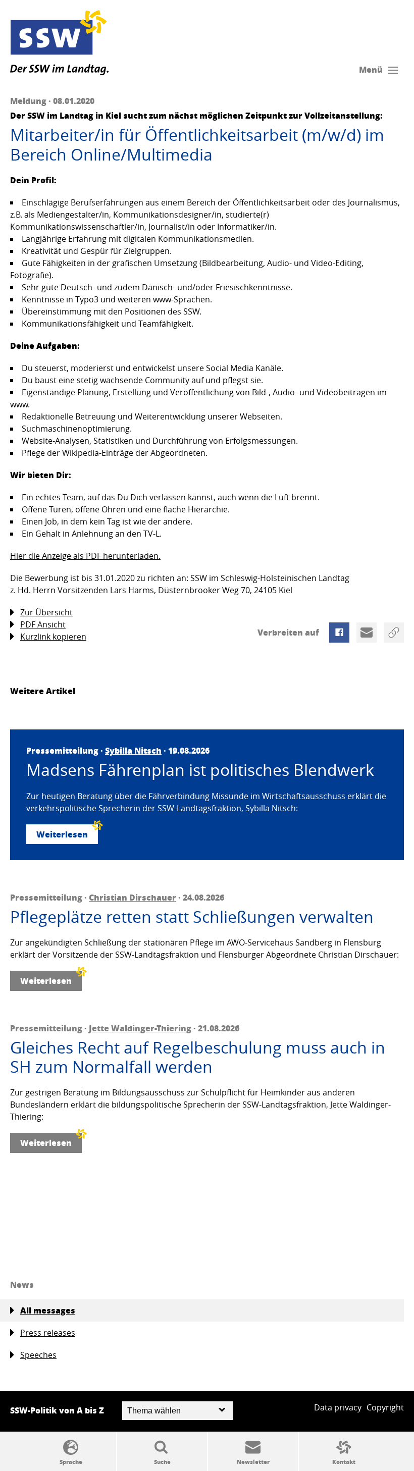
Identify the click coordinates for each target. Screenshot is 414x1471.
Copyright (385, 1407)
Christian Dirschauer (132, 897)
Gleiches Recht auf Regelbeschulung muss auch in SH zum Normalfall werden (197, 1057)
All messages (47, 1310)
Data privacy (337, 1407)
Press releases (47, 1332)
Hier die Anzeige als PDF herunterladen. (85, 555)
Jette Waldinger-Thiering (140, 1028)
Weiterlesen (62, 834)
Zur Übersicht (46, 612)
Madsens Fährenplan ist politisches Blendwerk (200, 769)
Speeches (38, 1354)
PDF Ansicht (43, 624)
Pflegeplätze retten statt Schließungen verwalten (192, 916)
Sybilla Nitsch (133, 750)
